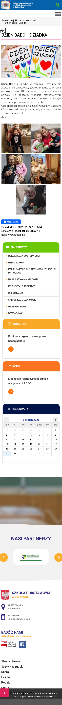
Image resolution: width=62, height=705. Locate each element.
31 (15, 453)
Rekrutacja (15, 293)
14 (47, 439)
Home (18, 20)
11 (23, 439)
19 (31, 444)
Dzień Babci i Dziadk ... (15, 23)
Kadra (5, 672)
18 (23, 444)
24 (15, 449)
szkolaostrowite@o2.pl (51, 5)
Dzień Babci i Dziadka (24, 35)
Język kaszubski (12, 666)
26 (31, 449)
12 (31, 439)
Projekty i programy (21, 286)
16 (7, 444)
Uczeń (5, 677)
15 (55, 439)
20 (39, 444)
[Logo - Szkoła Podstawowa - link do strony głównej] (24, 5)
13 (39, 439)
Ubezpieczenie (17, 306)
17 (15, 444)
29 (55, 449)
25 (23, 449)
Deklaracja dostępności (24, 256)
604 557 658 (57, 5)
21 (47, 444)
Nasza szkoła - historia (23, 279)
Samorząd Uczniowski (22, 300)
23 (7, 449)
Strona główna (10, 661)
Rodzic (5, 682)
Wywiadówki (15, 313)
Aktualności (30, 20)
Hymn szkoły (16, 262)
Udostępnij (12, 222)
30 (7, 453)
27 (39, 449)
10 (15, 439)
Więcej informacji (11, 349)
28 (47, 449)
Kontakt (6, 687)
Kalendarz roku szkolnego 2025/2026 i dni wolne (32, 271)
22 (55, 444)
